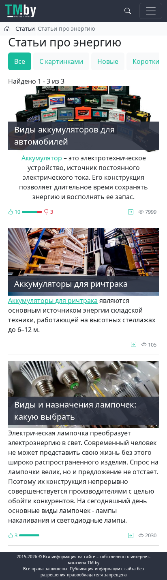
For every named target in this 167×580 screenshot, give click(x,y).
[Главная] (24, 11)
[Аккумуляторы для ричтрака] (133, 344)
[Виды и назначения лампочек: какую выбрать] (130, 535)
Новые (107, 61)
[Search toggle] (127, 11)
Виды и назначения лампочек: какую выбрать (75, 410)
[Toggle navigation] (150, 11)
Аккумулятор (42, 157)
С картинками (61, 61)
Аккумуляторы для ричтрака (71, 283)
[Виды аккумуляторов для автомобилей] (130, 211)
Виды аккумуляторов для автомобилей (64, 135)
